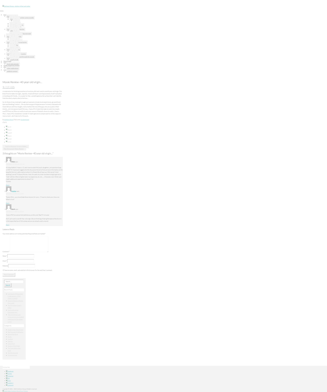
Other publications (12, 68)
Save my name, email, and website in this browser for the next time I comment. (28, 270)
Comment (6, 252)
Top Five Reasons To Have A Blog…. (16, 146)
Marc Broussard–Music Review (14, 149)
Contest (10, 339)
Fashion (10, 341)
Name (5, 256)
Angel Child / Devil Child (15, 330)
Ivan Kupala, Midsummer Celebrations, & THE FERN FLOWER (15, 296)
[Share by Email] (8, 139)
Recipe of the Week (14, 346)
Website (5, 266)
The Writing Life (13, 353)
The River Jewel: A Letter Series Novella (22, 18)
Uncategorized (25, 119)
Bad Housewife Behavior (15, 332)
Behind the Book (13, 334)
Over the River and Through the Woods (22, 57)
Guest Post (11, 344)
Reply (7, 185)
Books (5, 15)
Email (5, 261)
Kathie (14, 191)
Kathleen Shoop (8, 119)
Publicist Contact (12, 71)
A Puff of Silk (14, 60)
